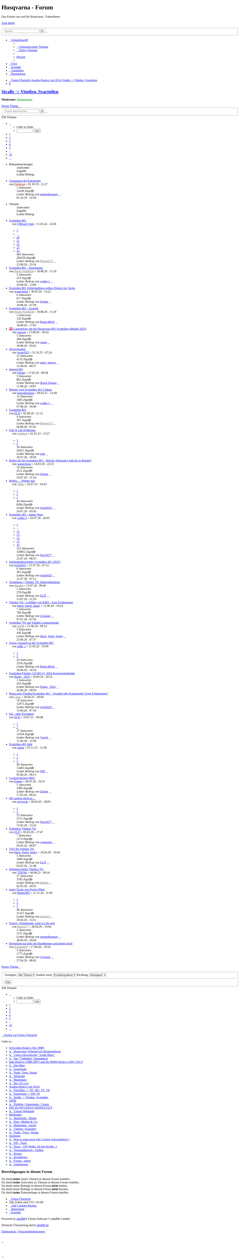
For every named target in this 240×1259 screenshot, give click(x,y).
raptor (43, 342)
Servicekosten (17, 349)
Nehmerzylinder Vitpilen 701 (26, 869)
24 (18, 251)
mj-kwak (22, 801)
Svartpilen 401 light (20, 744)
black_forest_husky (28, 605)
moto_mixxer (48, 362)
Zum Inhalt (8, 23)
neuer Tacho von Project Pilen (27, 889)
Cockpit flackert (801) (22, 778)
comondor (46, 842)
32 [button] (10, 154)
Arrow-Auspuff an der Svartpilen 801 (31, 643)
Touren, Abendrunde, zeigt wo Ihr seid (32, 923)
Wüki (20, 484)
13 (18, 534)
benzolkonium (25, 393)
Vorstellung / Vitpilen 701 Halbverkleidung (34, 582)
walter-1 (45, 281)
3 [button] (9, 141)
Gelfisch (22, 433)
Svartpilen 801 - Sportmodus (26, 267)
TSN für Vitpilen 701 (21, 849)
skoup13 (45, 916)
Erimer (44, 301)
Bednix (44, 882)
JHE (42, 771)
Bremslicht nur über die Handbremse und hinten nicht (40, 943)
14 (18, 538)
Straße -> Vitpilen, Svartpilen (30, 91)
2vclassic (45, 615)
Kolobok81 (21, 946)
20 (18, 237)
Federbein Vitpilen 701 (22, 828)
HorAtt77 (46, 555)
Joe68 (20, 626)
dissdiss (18, 585)
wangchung (21, 291)
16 (18, 545)
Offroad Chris (25, 224)
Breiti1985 (23, 892)
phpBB (20, 1218)
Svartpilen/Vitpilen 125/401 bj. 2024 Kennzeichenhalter (42, 673)
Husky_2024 (22, 676)
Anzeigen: (10, 974)
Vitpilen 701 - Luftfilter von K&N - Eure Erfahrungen (41, 602)
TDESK (22, 872)
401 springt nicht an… (22, 798)
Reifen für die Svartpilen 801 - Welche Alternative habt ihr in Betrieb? (50, 460)
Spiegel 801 (16, 369)
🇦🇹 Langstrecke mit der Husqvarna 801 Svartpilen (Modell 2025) (47, 328)
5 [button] (9, 147)
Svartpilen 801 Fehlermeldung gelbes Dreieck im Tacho (42, 288)
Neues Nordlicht (24, 271)
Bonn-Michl (47, 321)
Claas (17, 697)
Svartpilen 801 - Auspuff (23, 308)
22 (18, 244)
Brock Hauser (48, 382)
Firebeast (19, 184)
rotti (42, 453)
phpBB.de (43, 1225)
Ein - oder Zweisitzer (21, 713)
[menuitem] (32, 46)
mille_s (21, 646)
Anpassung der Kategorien (25, 180)
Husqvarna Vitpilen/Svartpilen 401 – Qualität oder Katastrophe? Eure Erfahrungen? (58, 693)
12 (18, 531)
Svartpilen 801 (17, 220)
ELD (17, 413)
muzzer (21, 332)
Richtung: (83, 974)
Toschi (44, 737)
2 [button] (9, 137)
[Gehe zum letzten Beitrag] (60, 194)
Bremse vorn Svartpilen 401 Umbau (30, 389)
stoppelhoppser (49, 194)
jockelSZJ (23, 352)
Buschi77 (22, 926)
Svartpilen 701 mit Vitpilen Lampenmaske (34, 622)
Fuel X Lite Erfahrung (22, 430)
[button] (10, 123)
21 (18, 240)
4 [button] (9, 144)
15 (18, 541)
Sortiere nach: (44, 974)
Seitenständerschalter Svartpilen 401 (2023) (34, 561)
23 (18, 247)
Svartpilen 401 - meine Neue (26, 514)
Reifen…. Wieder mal (22, 480)
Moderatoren (24, 99)
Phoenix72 (46, 261)
